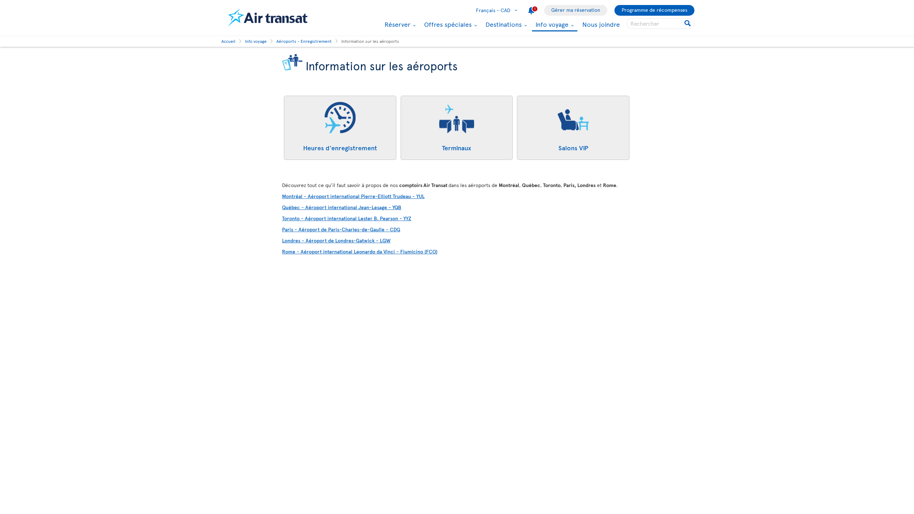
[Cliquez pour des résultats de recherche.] (688, 23)
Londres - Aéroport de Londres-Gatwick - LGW (336, 240)
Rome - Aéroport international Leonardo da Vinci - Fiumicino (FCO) (359, 251)
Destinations (502, 24)
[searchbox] (660, 23)
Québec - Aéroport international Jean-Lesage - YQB (341, 207)
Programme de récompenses (654, 9)
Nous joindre (601, 24)
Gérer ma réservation (575, 9)
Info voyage (551, 24)
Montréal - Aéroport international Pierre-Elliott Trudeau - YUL (353, 196)
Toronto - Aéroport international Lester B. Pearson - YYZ (346, 218)
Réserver (396, 24)
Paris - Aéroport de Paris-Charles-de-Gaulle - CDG (341, 229)
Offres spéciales (447, 24)
